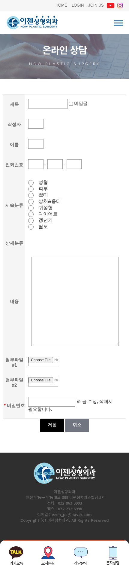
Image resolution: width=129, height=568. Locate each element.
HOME (61, 4)
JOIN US (96, 4)
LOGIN (78, 4)
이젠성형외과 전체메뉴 (118, 23)
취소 (77, 424)
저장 (52, 424)
